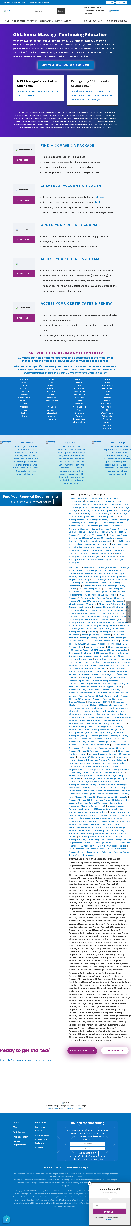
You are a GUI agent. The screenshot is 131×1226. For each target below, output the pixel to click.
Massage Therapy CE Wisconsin (84, 601)
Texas (107, 391)
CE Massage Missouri (106, 567)
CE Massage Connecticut (105, 809)
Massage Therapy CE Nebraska (92, 671)
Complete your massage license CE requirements (92, 656)
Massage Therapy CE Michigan (110, 598)
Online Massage (92, 7)
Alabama (24, 379)
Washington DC (107, 408)
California (24, 391)
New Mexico (79, 394)
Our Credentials (93, 21)
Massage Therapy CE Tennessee (109, 628)
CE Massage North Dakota (91, 836)
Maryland (51, 397)
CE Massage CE (106, 513)
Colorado (24, 394)
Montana (51, 419)
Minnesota (52, 410)
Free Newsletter (20, 1137)
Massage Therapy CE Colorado (83, 751)
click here (99, 197)
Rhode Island (79, 422)
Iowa (51, 382)
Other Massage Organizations (107, 427)
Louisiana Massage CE (102, 553)
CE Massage (88, 855)
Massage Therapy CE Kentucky (109, 732)
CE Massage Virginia (119, 812)
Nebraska (79, 379)
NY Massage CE (99, 535)
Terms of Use (11, 2)
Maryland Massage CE (102, 541)
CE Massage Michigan (110, 619)
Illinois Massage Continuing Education (91, 544)
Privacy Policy (79, 1159)
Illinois (24, 416)
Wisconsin (107, 416)
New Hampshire (79, 387)
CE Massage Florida (102, 843)
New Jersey (79, 391)
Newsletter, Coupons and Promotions (101, 790)
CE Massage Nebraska (79, 591)
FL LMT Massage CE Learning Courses (110, 653)
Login (110, 2)
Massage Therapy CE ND (94, 585)
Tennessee (107, 388)
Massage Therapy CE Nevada (104, 665)
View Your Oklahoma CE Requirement (65, 65)
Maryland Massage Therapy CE (88, 538)
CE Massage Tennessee (112, 601)
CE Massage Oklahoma (80, 653)
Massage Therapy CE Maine (111, 748)
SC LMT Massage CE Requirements (100, 595)
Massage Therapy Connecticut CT (96, 738)
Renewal (56, 1109)
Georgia (24, 407)
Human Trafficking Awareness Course (95, 757)
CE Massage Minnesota (118, 647)
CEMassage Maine (116, 763)
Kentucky (51, 388)
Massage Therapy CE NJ (90, 589)
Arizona (24, 385)
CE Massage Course (97, 504)
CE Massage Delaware (109, 604)
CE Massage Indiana (116, 846)
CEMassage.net (93, 501)
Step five (23, 318)
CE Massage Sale (88, 510)
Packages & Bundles (89, 662)
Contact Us (40, 1122)
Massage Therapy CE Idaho (82, 622)
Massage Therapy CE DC (80, 800)
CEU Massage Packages (99, 526)
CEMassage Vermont (109, 821)
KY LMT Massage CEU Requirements (100, 625)
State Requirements (67, 1109)
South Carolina (107, 381)
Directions (40, 1148)
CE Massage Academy (97, 519)
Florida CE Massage (120, 519)
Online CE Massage (78, 498)
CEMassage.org (76, 501)
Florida (24, 403)
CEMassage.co (114, 498)
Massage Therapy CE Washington (85, 689)
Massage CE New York (79, 535)
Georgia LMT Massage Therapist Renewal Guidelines (101, 760)
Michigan (51, 407)
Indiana (51, 379)
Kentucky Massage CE (93, 550)
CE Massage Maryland (113, 772)
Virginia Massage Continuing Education (92, 547)
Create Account (81, 1050)
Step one (22, 160)
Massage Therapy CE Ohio (95, 787)
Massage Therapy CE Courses (96, 634)
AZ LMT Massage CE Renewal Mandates (109, 650)
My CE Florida (110, 556)
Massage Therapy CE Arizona (102, 754)
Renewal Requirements (51, 21)
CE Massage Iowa (105, 622)
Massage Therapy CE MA (80, 659)
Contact (24, 2)
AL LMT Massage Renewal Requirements (109, 644)
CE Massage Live (97, 498)
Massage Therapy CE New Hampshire (86, 839)
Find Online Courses (116, 21)
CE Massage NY (100, 591)
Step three (24, 239)
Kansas (51, 385)
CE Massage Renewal (85, 516)
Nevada (79, 382)
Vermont (107, 397)
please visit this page (116, 461)
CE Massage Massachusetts (92, 683)
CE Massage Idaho (110, 662)
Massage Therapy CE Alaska (112, 742)
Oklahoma (79, 413)
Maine (51, 394)
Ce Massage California (94, 778)
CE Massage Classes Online (102, 507)
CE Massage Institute (107, 516)
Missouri (51, 416)
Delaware (24, 401)
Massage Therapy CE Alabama (108, 607)
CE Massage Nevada (99, 735)
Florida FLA (106, 781)
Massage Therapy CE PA (100, 610)
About (67, 21)
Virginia (106, 401)
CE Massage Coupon (119, 504)
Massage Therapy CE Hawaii (93, 637)
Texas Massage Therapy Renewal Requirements (103, 833)
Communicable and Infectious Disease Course (91, 573)
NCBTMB (106, 702)
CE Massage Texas (79, 650)
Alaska (24, 382)
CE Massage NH (98, 576)
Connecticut (24, 397)
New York (79, 397)
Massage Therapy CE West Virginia (96, 686)
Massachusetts (51, 402)
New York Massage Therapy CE (106, 529)
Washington (107, 403)
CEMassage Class (77, 504)
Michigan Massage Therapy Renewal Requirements (100, 818)
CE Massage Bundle (107, 510)
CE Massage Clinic (88, 513)
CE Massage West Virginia (93, 846)
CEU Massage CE (92, 522)
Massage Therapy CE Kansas (91, 775)
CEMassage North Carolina (111, 631)
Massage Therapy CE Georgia (83, 821)
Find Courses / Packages (24, 21)
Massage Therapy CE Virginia (105, 729)
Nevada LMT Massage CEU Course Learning (89, 745)
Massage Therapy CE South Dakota (94, 696)
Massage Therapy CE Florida (104, 616)
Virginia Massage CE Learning (82, 604)
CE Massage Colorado (96, 570)
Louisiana (51, 391)
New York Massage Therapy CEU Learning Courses (92, 815)
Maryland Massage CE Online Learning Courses (91, 726)
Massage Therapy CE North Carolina (109, 723)
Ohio (79, 410)
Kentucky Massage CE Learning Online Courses (91, 849)
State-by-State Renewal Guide (31, 501)
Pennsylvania (79, 419)
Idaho (24, 413)
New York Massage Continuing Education (107, 532)
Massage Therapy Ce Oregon (83, 742)
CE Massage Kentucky (112, 720)
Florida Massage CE (92, 556)
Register (121, 2)
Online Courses (102, 714)
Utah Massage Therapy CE (82, 797)
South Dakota (107, 385)
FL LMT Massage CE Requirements (107, 579)
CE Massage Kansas (117, 576)
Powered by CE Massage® (40, 2)
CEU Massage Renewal (113, 522)
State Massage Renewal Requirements (87, 763)
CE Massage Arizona (94, 769)
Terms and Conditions (53, 1167)
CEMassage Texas (78, 507)
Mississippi (52, 413)
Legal (85, 1167)
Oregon (79, 416)
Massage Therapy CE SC (115, 589)
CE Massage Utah (122, 843)
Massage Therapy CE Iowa (106, 640)
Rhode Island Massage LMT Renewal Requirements (94, 794)
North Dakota (79, 407)
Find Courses (19, 1132)
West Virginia (107, 413)
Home (6, 21)
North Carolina (79, 402)
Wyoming (107, 419)
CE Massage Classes (112, 501)
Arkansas (24, 388)
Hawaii (24, 410)
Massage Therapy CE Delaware (109, 800)
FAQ (103, 806)
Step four (23, 273)
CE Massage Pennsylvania (110, 705)
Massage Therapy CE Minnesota (112, 797)
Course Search (113, 1050)
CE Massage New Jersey (80, 628)
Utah (107, 394)
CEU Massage (75, 522)
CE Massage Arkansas (88, 781)
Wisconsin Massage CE (102, 559)
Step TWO (23, 200)
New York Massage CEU (105, 659)
